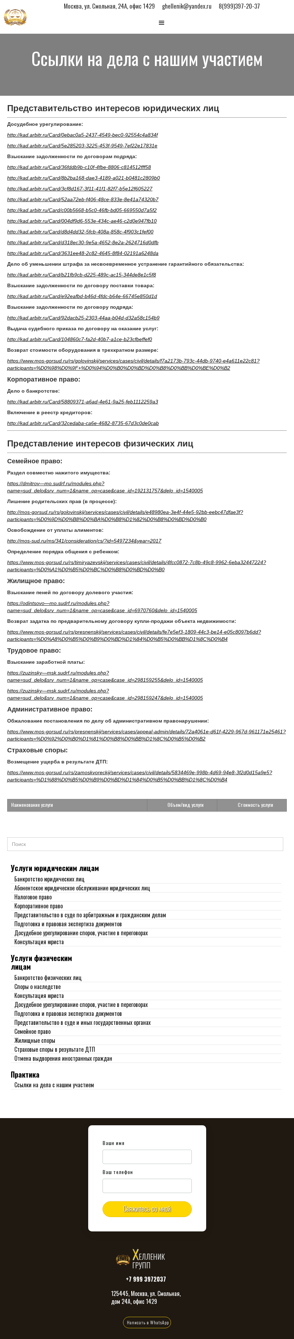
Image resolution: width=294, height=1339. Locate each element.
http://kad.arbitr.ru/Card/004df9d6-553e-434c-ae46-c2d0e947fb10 (82, 221)
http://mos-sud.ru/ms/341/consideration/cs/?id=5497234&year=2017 (84, 541)
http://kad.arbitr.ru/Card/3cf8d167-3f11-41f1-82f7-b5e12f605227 (79, 188)
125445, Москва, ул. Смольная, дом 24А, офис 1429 (146, 1297)
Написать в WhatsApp (148, 1322)
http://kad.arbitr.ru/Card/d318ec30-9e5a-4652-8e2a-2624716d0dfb (82, 242)
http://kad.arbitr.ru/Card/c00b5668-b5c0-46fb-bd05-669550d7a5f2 (82, 210)
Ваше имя (114, 1143)
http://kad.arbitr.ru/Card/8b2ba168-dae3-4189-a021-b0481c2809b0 (83, 178)
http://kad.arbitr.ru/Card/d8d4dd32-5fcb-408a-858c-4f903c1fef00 (80, 232)
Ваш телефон (118, 1172)
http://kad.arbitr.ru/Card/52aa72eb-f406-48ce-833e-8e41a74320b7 (82, 199)
